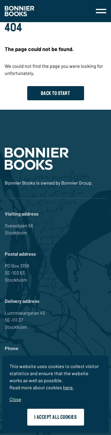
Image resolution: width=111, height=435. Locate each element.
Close (15, 399)
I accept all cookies (55, 417)
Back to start (55, 93)
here (68, 387)
